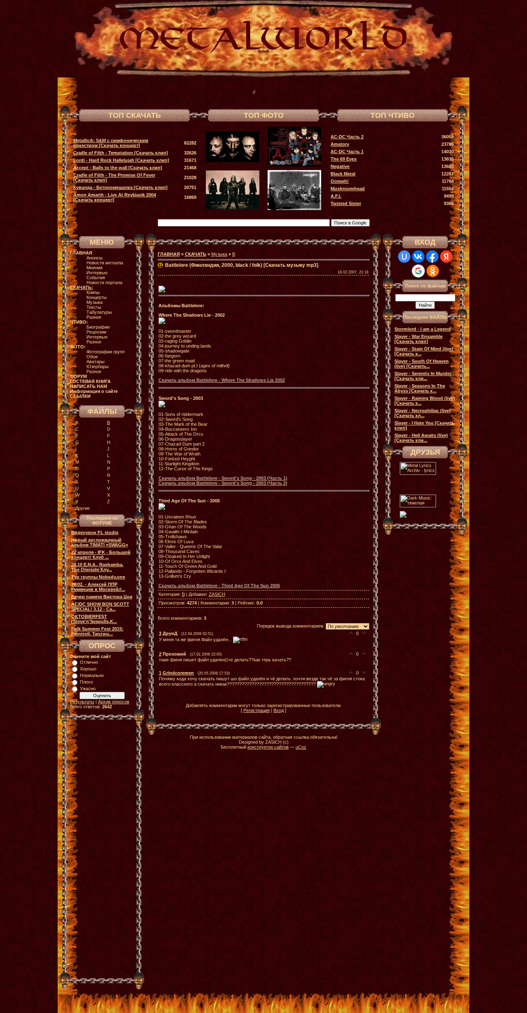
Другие (82, 508)
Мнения (94, 267)
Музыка (94, 302)
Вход (278, 710)
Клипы (93, 292)
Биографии (98, 326)
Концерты (96, 297)
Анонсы (94, 257)
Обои (92, 356)
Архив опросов (113, 701)
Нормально (92, 675)
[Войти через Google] (418, 271)
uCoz (301, 747)
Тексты (93, 307)
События (95, 277)
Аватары (95, 361)
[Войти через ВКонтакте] (418, 256)
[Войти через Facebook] (432, 256)
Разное (93, 317)
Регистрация (256, 710)
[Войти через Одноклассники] (433, 271)
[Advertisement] (351, 92)
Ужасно (88, 688)
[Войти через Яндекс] (446, 256)
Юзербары (97, 366)
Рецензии (96, 331)
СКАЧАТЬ (195, 254)
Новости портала (104, 282)
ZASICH (217, 594)
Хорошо (88, 668)
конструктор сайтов (268, 747)
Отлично (89, 662)
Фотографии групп (105, 351)
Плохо (86, 681)
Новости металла (104, 262)
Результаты (82, 701)
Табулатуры (99, 312)
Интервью (96, 272)
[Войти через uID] (404, 256)
